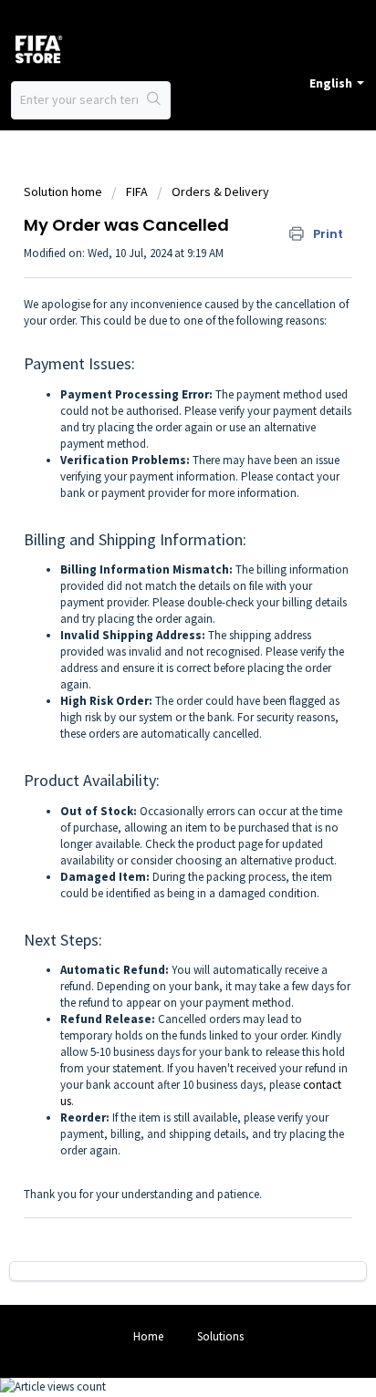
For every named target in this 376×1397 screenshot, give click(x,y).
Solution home (64, 191)
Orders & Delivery (220, 191)
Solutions (220, 1336)
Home (148, 1336)
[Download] (154, 694)
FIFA (137, 191)
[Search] (154, 100)
